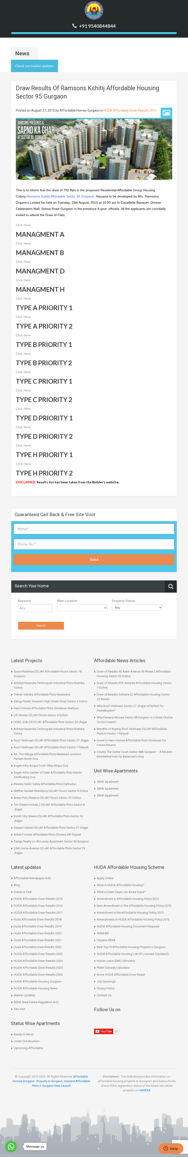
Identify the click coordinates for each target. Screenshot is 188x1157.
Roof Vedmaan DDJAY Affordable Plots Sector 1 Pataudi (51, 747)
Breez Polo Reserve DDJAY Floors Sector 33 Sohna (47, 797)
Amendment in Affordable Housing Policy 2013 (128, 899)
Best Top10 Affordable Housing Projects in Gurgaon (131, 947)
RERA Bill (103, 933)
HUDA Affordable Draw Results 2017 (38, 912)
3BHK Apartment (108, 795)
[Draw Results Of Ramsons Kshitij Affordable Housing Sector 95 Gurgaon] (94, 149)
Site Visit (19, 1009)
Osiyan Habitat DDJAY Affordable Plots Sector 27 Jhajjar (51, 827)
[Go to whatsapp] (11, 1146)
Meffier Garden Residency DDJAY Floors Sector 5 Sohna (51, 791)
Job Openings (106, 981)
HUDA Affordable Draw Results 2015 (130, 110)
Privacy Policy (105, 988)
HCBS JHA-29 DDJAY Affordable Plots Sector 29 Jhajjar (50, 722)
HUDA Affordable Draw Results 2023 (38, 954)
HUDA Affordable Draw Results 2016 (38, 905)
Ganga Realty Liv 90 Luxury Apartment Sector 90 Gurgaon (51, 841)
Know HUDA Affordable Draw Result (121, 974)
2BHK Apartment (108, 788)
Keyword (24, 601)
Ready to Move (23, 1034)
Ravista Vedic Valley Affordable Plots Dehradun (45, 784)
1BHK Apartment (108, 781)
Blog (17, 885)
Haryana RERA (106, 940)
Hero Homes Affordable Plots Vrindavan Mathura (46, 708)
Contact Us (104, 995)
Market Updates (24, 995)
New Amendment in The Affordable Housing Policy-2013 (134, 905)
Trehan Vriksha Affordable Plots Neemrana (42, 694)
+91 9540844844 (97, 26)
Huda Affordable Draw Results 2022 (37, 947)
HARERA (144, 1090)
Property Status (123, 601)
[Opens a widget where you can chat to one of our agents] (170, 1149)
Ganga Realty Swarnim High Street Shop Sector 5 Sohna (50, 701)
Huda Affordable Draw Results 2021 (37, 940)
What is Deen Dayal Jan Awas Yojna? (121, 892)
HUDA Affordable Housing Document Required (128, 926)
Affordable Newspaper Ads (32, 878)
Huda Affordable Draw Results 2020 (37, 933)
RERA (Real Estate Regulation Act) (36, 1002)
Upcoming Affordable (28, 1048)
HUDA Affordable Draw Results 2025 (38, 967)
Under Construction (26, 1041)
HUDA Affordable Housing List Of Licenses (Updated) (133, 954)
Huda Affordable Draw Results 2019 (37, 926)
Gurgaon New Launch (56, 1085)
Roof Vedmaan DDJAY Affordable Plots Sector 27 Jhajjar (51, 740)
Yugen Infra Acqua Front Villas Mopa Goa (41, 765)
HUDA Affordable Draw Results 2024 (38, 961)
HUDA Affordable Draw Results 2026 (38, 974)
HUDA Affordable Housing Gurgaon (37, 981)
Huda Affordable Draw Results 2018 (37, 919)
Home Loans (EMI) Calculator (116, 961)
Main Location (67, 601)
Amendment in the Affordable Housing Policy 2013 (130, 912)
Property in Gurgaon (49, 1081)
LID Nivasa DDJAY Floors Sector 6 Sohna (41, 715)
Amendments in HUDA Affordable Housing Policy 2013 (133, 919)
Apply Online (105, 878)
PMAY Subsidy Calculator (113, 967)
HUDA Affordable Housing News (36, 988)
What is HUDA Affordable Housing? (120, 885)
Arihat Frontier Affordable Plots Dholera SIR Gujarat (47, 834)
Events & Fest (23, 892)
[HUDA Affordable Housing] (94, 10)
